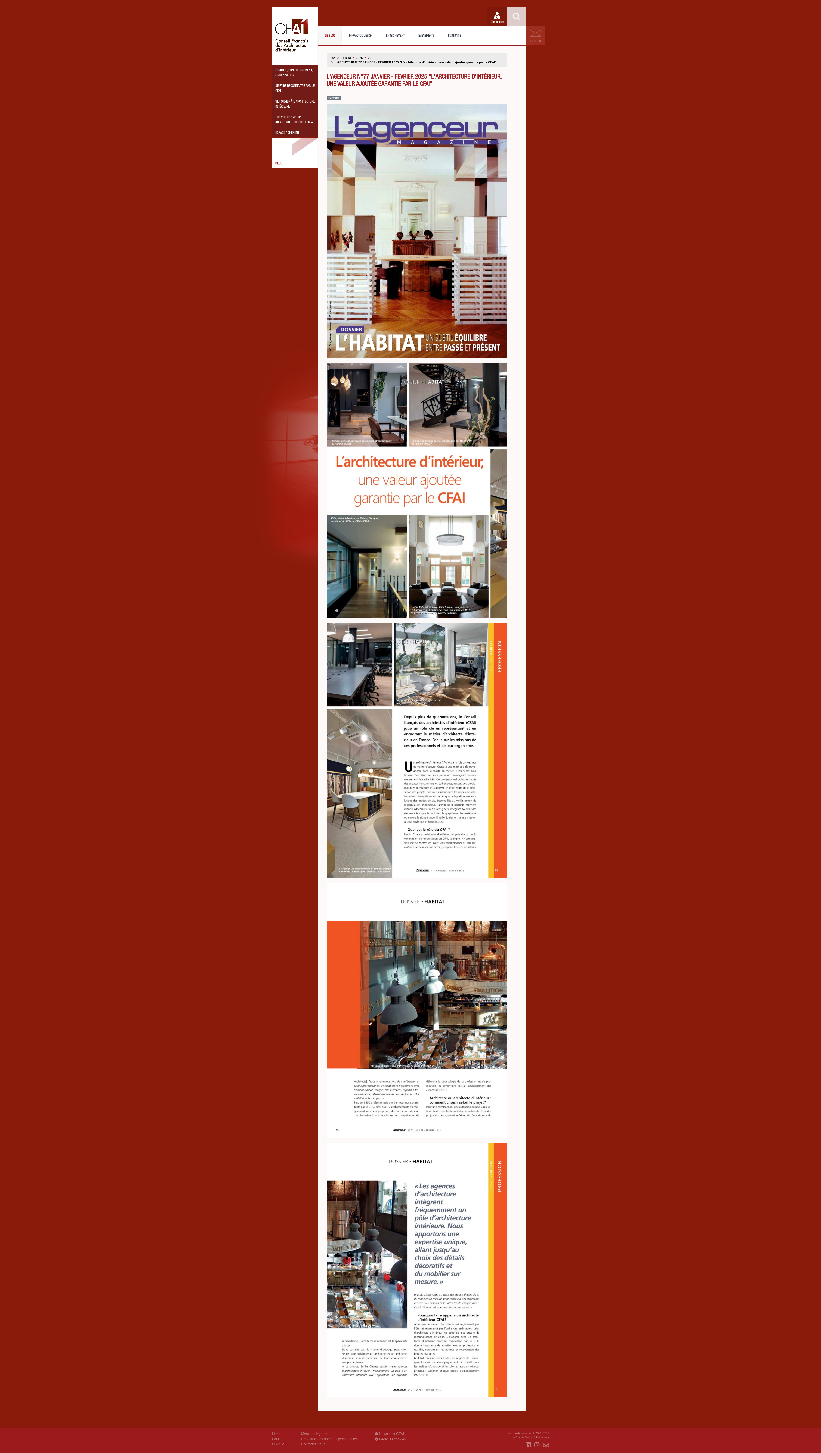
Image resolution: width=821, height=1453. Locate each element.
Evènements (426, 35)
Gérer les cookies (392, 1439)
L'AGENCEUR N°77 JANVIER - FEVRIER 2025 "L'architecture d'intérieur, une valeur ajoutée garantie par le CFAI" (415, 62)
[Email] (546, 1445)
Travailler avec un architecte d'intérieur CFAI (294, 120)
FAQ (275, 1439)
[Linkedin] (528, 1445)
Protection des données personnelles (329, 1439)
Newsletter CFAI (391, 1434)
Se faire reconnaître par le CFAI (295, 89)
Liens (276, 1434)
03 (369, 57)
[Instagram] (537, 1445)
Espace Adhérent (287, 133)
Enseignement (395, 35)
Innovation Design (360, 35)
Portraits (454, 35)
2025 (359, 57)
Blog (278, 163)
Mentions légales (314, 1434)
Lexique (278, 1444)
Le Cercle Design (522, 1437)
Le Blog (330, 35)
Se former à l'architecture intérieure (295, 104)
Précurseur (542, 1437)
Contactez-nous (313, 1444)
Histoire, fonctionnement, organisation (294, 73)
